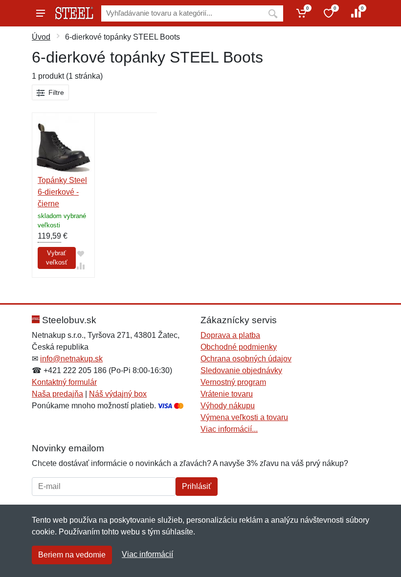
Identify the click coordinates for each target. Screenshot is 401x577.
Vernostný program (233, 382)
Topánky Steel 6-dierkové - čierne (62, 192)
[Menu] (40, 13)
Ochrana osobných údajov (245, 359)
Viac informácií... (229, 429)
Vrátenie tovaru (226, 394)
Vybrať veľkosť (56, 257)
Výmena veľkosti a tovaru (244, 417)
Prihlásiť (196, 486)
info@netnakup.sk (71, 359)
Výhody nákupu (227, 405)
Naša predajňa (57, 394)
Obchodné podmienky (238, 347)
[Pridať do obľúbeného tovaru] (81, 253)
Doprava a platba (230, 335)
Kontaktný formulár (64, 382)
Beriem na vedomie (72, 555)
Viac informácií (147, 554)
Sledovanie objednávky (241, 370)
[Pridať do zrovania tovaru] (81, 266)
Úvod (41, 37)
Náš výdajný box (118, 394)
